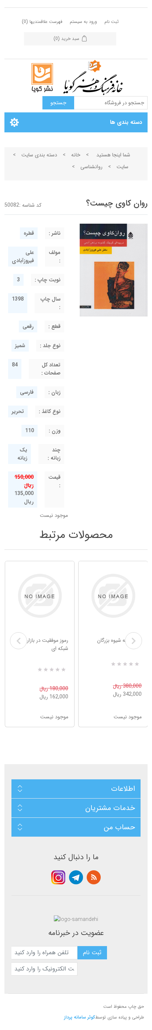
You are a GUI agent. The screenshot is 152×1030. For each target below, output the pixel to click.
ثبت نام (111, 21)
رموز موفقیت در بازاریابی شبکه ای (43, 644)
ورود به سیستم (83, 21)
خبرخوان (94, 877)
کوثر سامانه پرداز (79, 1017)
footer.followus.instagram (58, 877)
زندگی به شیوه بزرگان (119, 640)
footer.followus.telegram (76, 877)
